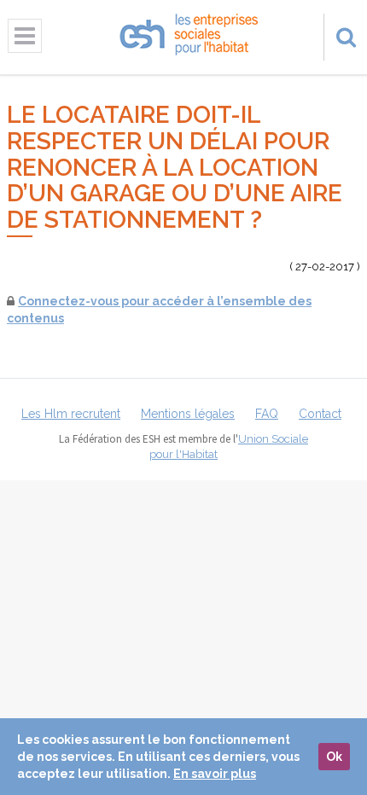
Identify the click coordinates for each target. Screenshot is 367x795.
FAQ (266, 414)
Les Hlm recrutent (70, 414)
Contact (320, 414)
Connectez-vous (68, 301)
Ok (334, 756)
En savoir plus (214, 773)
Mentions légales (188, 414)
